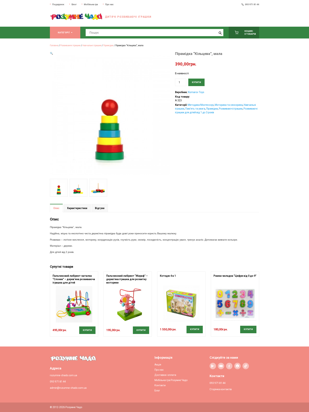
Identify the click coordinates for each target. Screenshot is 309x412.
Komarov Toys (196, 92)
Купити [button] (87, 330)
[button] (51, 53)
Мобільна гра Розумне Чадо (171, 380)
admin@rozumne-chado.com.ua (68, 387)
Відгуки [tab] (99, 208)
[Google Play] (213, 366)
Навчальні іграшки (91, 45)
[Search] (219, 32)
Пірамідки (108, 45)
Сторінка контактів (221, 389)
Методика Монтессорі (201, 104)
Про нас (109, 4)
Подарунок (58, 4)
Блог (74, 4)
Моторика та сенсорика (229, 104)
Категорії (64, 32)
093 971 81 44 (252, 4)
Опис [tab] (56, 208)
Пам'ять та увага (195, 108)
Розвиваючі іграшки (70, 45)
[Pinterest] (237, 366)
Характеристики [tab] (77, 208)
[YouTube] (221, 366)
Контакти (160, 385)
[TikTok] (245, 366)
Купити (196, 82)
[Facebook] (229, 366)
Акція (157, 364)
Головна (54, 45)
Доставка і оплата (165, 375)
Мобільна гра (91, 4)
